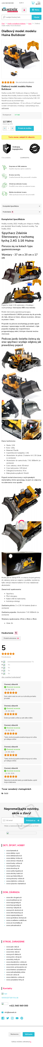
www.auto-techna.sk (13, 949)
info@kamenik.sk (10, 1012)
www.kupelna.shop (13, 866)
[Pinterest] (21, 1019)
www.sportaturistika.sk (14, 876)
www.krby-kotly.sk (13, 959)
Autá (29, 24)
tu (30, 1042)
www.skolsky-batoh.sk (14, 873)
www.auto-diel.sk (12, 947)
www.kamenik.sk (12, 851)
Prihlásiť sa (31, 820)
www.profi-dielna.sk (13, 954)
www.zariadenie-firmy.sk (15, 980)
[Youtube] (18, 1019)
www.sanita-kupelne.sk (14, 871)
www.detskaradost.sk (14, 856)
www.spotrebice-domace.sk (16, 918)
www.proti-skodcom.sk (14, 910)
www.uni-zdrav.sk (12, 975)
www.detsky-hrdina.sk (14, 858)
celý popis (5, 108)
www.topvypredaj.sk (13, 905)
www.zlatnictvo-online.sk (15, 881)
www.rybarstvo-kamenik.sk (16, 884)
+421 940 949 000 (8, 3)
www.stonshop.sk (12, 868)
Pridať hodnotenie (10, 638)
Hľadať (36, 17)
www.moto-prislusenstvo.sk (16, 967)
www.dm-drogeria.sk (14, 897)
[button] (21, 929)
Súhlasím (28, 1034)
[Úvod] (10, 10)
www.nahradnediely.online (15, 972)
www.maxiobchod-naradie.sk (16, 965)
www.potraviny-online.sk (15, 878)
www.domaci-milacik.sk (14, 861)
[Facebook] (4, 1019)
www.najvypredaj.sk (13, 903)
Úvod (3, 24)
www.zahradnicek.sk (13, 925)
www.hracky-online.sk (14, 863)
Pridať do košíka (24, 128)
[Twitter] (8, 1019)
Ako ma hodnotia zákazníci (25, 82)
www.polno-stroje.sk (13, 957)
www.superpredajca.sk (14, 915)
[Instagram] (13, 1019)
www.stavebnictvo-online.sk (16, 962)
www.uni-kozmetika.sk (14, 923)
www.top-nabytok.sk (13, 908)
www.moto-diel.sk (12, 952)
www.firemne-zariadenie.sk (16, 970)
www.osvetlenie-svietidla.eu (16, 920)
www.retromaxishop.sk (14, 913)
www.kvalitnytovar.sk (14, 900)
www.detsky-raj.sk (13, 853)
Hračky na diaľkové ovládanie (16, 24)
